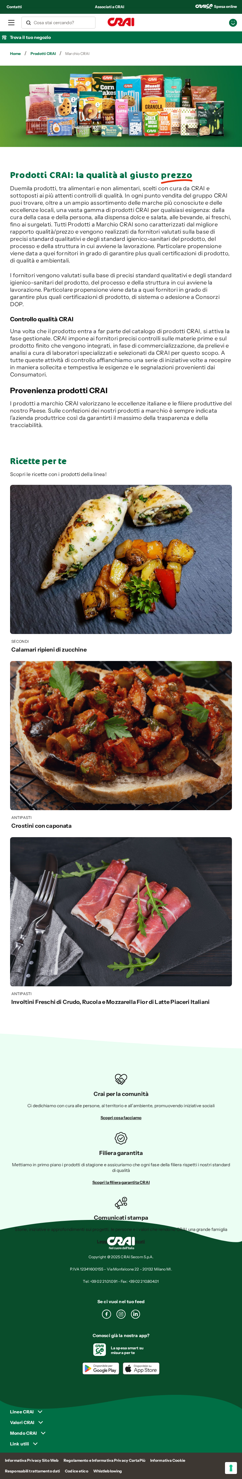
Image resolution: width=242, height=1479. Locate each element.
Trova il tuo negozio (30, 37)
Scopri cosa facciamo (121, 1117)
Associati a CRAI (109, 6)
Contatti (14, 6)
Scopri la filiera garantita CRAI (121, 1182)
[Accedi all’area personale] (233, 23)
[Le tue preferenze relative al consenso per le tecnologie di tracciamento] (231, 1468)
